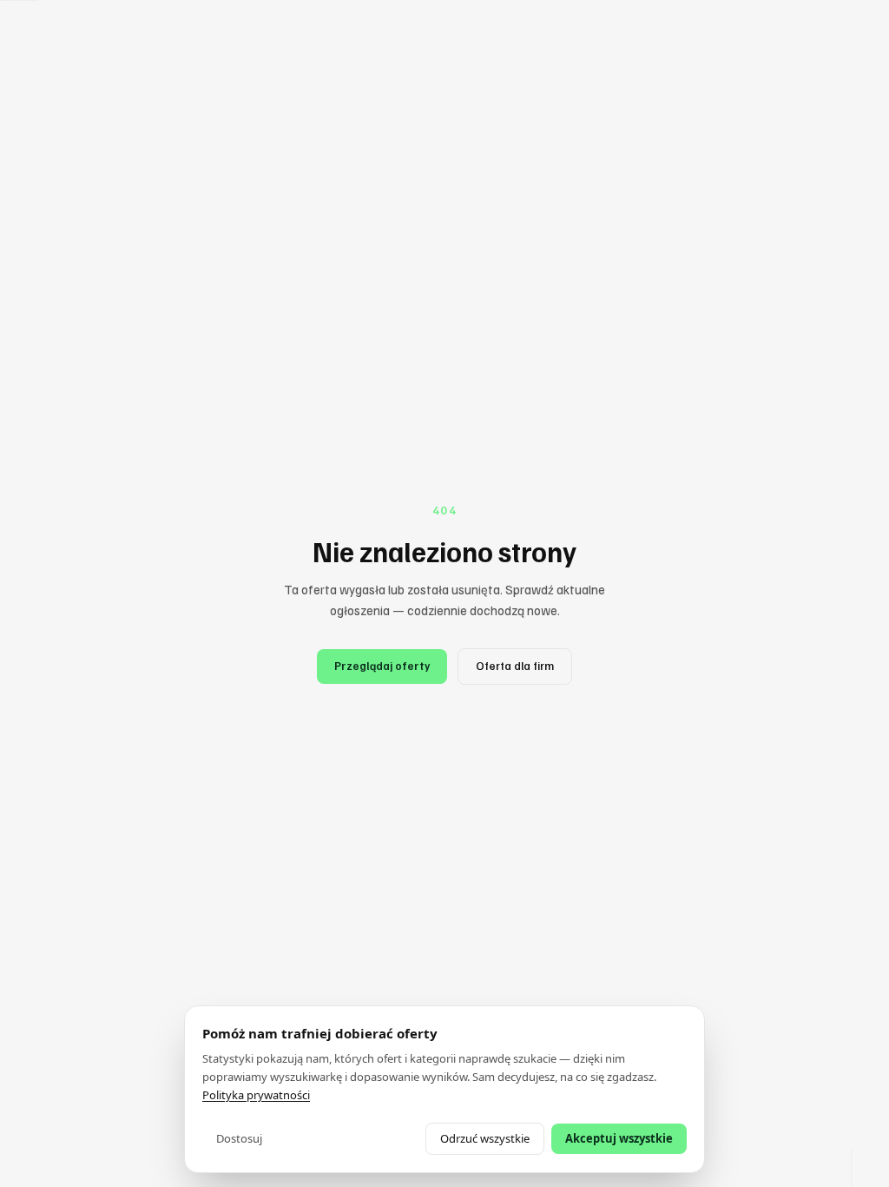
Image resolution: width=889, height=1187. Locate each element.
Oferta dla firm (515, 666)
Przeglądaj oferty (382, 666)
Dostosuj (239, 1138)
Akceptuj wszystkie (619, 1138)
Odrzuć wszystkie (485, 1138)
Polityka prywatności (256, 1095)
